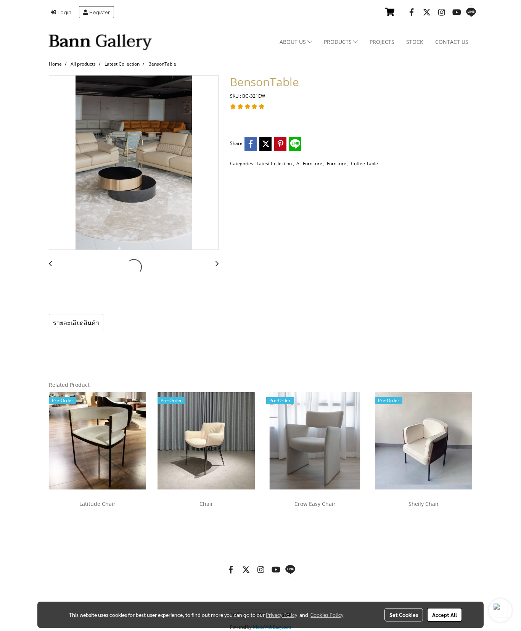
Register (99, 12)
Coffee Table (364, 163)
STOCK (414, 41)
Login (63, 12)
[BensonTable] (133, 163)
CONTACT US (451, 41)
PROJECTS (382, 41)
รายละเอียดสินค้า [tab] (76, 323)
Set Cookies (403, 614)
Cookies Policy (326, 614)
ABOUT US (293, 41)
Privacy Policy (281, 614)
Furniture (337, 163)
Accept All (444, 614)
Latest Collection (275, 163)
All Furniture (309, 163)
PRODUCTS (338, 41)
